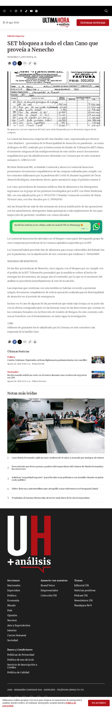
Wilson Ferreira (39, 381)
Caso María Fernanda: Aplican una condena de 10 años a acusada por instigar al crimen (58, 458)
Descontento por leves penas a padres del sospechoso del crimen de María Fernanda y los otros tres (57, 467)
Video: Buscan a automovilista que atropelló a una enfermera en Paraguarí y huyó (55, 489)
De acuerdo (99, 703)
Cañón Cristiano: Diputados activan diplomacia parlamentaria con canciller (47, 360)
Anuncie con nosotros (54, 580)
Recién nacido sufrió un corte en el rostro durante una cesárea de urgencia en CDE (47, 376)
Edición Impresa (15, 36)
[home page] (56, 23)
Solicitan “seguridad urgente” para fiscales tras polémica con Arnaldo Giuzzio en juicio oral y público (58, 478)
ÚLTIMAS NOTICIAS (92, 22)
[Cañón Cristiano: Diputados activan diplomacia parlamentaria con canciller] (98, 359)
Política (11, 357)
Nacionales (13, 372)
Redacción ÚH (38, 364)
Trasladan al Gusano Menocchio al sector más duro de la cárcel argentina (51, 498)
